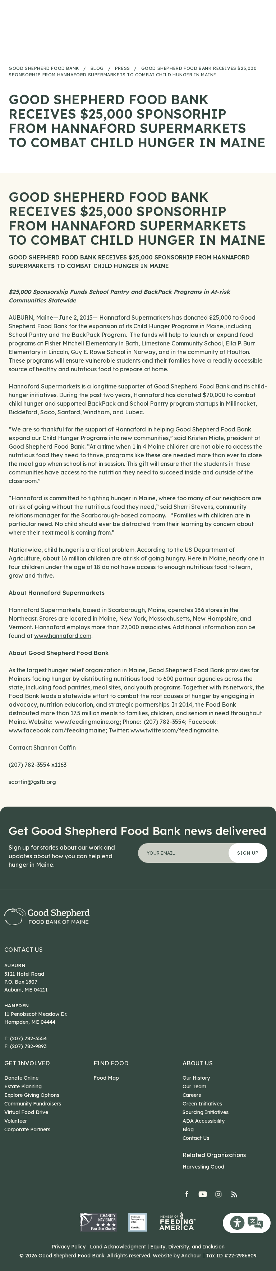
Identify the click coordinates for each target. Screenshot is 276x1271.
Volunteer (15, 1121)
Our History (196, 1078)
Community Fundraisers (32, 1103)
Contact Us (23, 949)
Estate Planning (23, 1086)
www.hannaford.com (62, 635)
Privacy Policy (69, 1246)
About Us (198, 1063)
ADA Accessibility (204, 1121)
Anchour (191, 1255)
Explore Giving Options (31, 1095)
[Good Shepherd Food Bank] (47, 916)
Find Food (111, 1063)
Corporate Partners (27, 1129)
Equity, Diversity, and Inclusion (187, 1246)
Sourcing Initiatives (206, 1112)
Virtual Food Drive (26, 1112)
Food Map (106, 1078)
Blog (188, 1129)
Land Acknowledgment (118, 1246)
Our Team (194, 1086)
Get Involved (27, 1063)
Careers (192, 1095)
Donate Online (21, 1078)
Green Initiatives (202, 1103)
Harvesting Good (203, 1167)
